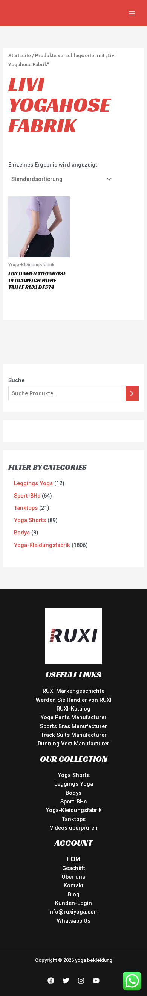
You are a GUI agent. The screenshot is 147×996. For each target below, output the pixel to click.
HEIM (73, 859)
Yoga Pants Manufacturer (73, 717)
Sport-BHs (73, 801)
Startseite (19, 55)
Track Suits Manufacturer (74, 735)
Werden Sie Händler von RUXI (74, 700)
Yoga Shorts (74, 775)
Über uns (73, 876)
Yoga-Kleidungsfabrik (74, 810)
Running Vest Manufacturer (73, 743)
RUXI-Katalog (73, 708)
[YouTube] (96, 980)
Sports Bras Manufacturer (73, 726)
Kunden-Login (73, 903)
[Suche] (132, 393)
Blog (74, 894)
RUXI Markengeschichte (73, 691)
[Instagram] (81, 980)
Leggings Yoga (73, 783)
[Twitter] (66, 980)
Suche (16, 380)
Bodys (73, 793)
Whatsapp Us (73, 920)
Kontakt (74, 885)
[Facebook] (50, 980)
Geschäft (73, 868)
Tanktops (74, 819)
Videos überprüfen (74, 827)
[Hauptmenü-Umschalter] (131, 13)
